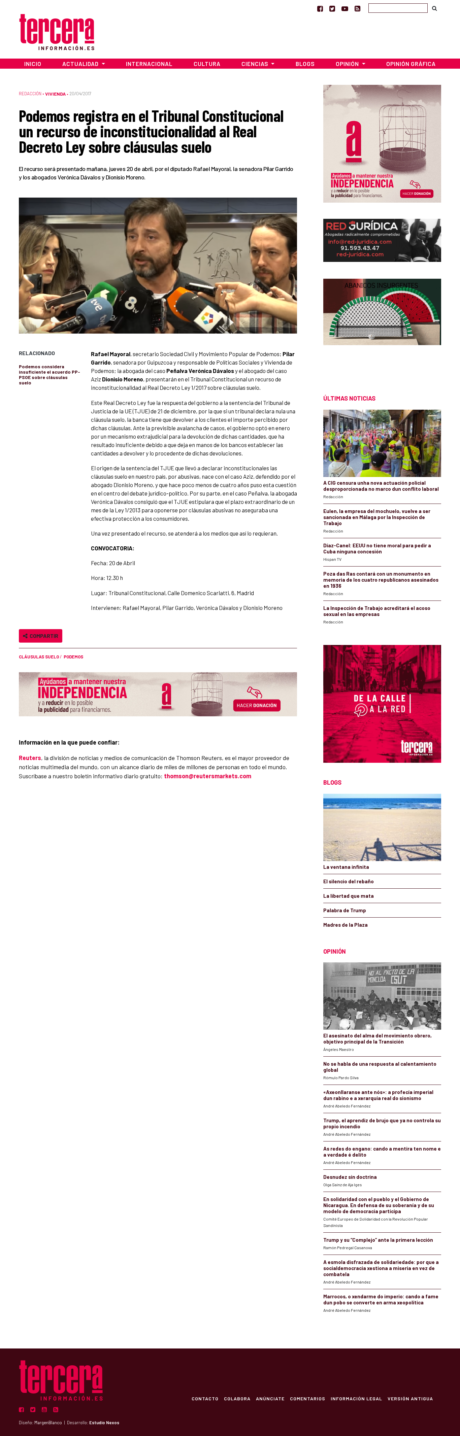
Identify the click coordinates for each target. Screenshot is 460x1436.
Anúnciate (270, 1398)
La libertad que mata (348, 896)
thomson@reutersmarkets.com (207, 776)
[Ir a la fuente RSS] (357, 8)
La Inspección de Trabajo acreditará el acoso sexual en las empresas (376, 611)
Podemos (73, 656)
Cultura (207, 63)
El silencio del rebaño (348, 881)
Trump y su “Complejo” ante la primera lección (378, 1240)
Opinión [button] (348, 63)
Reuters (30, 757)
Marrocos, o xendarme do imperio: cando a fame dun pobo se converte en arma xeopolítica (380, 1299)
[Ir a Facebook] (320, 8)
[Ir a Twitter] (332, 8)
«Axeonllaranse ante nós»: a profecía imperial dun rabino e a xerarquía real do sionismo (378, 1095)
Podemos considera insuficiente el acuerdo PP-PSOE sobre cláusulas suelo (49, 374)
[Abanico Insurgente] (382, 324)
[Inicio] (57, 31)
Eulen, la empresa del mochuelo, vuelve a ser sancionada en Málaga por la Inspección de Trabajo (376, 517)
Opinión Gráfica (411, 63)
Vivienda (55, 94)
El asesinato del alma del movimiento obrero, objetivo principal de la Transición (377, 1038)
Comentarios (307, 1398)
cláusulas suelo (39, 656)
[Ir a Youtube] (344, 8)
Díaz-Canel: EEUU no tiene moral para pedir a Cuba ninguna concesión (377, 548)
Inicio (32, 63)
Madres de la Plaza (345, 925)
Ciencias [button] (255, 63)
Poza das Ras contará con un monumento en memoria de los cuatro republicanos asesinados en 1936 (380, 580)
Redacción (30, 93)
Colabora (237, 1398)
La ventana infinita (346, 867)
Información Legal (356, 1398)
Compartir (43, 635)
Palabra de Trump (344, 910)
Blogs (305, 63)
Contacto (205, 1398)
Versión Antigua (410, 1398)
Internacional (149, 63)
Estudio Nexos (104, 1422)
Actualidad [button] (81, 63)
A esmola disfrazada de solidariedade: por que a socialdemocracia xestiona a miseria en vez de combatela (381, 1268)
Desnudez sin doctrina (350, 1177)
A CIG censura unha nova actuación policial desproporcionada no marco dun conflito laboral (381, 486)
